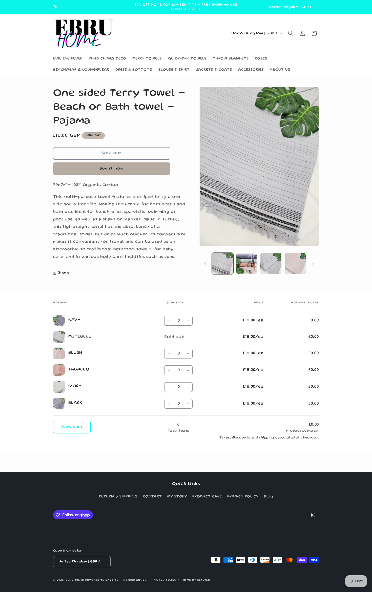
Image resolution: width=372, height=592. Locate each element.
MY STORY (177, 496)
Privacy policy (164, 580)
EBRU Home (75, 580)
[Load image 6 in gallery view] (295, 263)
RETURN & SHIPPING (118, 496)
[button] (291, 33)
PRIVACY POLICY (243, 496)
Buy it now (111, 169)
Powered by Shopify (101, 580)
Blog (268, 496)
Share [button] (63, 272)
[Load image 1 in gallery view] (222, 263)
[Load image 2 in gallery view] (246, 263)
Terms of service (195, 580)
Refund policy (135, 580)
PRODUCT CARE (207, 496)
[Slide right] (313, 263)
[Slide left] (205, 263)
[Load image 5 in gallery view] (271, 263)
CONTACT (152, 496)
